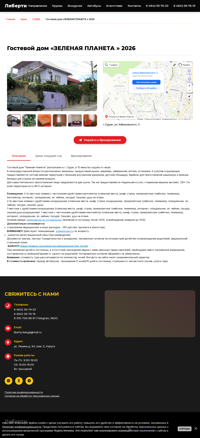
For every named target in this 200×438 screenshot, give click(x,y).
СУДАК (36, 19)
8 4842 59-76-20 (157, 5)
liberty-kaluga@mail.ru (28, 332)
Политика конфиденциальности (24, 392)
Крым (23, 19)
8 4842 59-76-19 (184, 5)
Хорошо (184, 429)
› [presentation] (92, 87)
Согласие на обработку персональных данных (32, 395)
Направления (37, 5)
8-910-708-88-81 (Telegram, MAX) (36, 318)
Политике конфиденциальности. (22, 426)
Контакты (134, 5)
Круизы (57, 5)
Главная (10, 19)
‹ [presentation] (12, 87)
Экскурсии (74, 5)
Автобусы (94, 5)
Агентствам (114, 5)
